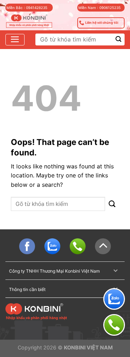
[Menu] (15, 39)
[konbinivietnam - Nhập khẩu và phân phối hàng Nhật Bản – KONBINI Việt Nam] (29, 21)
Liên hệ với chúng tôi (101, 23)
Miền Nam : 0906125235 (99, 7)
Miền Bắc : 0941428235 (26, 7)
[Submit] (119, 39)
